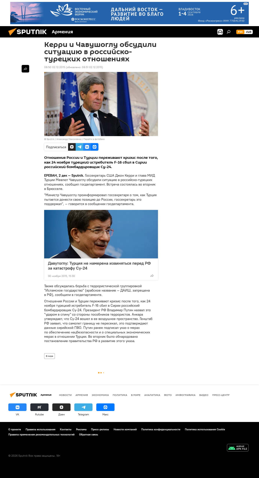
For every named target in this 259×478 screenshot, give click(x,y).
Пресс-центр (220, 395)
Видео (203, 395)
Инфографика (185, 395)
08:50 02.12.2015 (54, 67)
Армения (81, 395)
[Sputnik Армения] (29, 36)
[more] (152, 275)
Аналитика (152, 395)
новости (65, 395)
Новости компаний (125, 429)
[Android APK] (238, 448)
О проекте (14, 429)
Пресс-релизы (100, 429)
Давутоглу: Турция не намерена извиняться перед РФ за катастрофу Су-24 (99, 266)
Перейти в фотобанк (94, 139)
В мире (49, 356)
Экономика (100, 395)
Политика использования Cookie (205, 429)
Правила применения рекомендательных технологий (41, 434)
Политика (120, 395)
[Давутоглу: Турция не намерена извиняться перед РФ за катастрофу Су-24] (101, 234)
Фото (168, 395)
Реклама (81, 429)
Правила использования (40, 429)
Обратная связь (88, 434)
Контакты (65, 429)
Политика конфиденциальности (160, 429)
